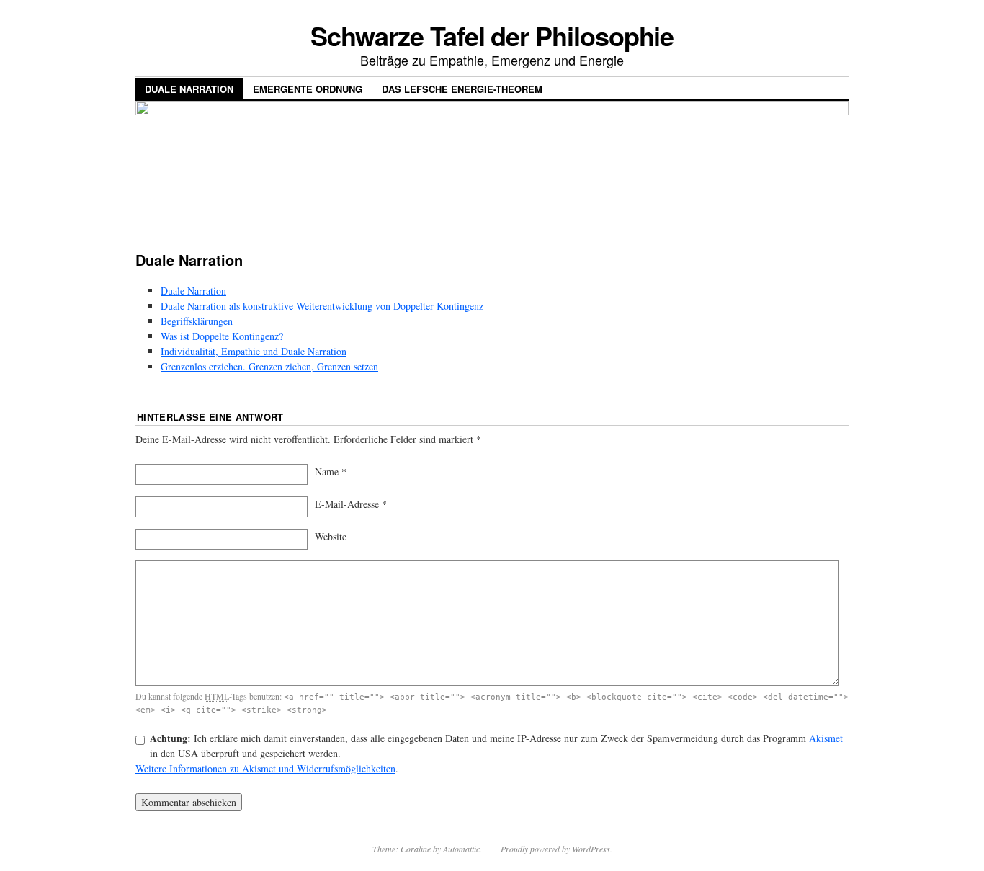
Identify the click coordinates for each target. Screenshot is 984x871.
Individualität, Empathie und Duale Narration (253, 351)
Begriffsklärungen (197, 321)
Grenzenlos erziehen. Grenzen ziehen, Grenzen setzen (269, 366)
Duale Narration (189, 89)
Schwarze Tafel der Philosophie (492, 35)
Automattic (461, 848)
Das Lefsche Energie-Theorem (462, 89)
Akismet (826, 738)
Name (327, 471)
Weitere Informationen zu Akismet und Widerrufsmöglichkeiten (265, 768)
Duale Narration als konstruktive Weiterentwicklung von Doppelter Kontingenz (322, 306)
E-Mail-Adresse (347, 504)
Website (330, 536)
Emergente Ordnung (307, 89)
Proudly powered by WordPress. (556, 848)
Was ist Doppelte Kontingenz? (222, 336)
